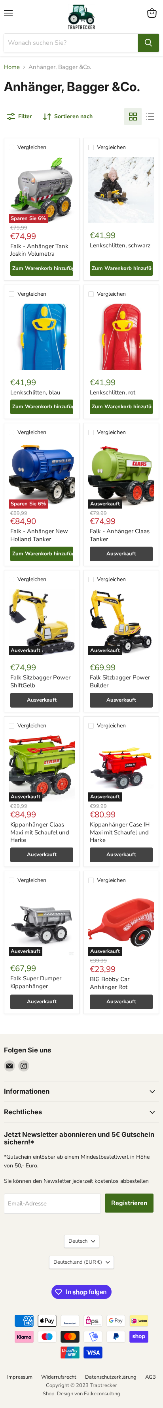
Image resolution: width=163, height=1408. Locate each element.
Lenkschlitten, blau (35, 392)
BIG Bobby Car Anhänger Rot (109, 983)
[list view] (150, 116)
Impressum (19, 1377)
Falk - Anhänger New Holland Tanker (39, 535)
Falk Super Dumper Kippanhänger (35, 982)
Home (12, 67)
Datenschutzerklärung (110, 1377)
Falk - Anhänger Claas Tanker (120, 535)
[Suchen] (148, 43)
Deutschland (77, 1262)
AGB (150, 1377)
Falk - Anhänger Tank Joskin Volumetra (39, 250)
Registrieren (129, 1203)
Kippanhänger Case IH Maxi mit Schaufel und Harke (120, 832)
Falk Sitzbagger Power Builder (120, 681)
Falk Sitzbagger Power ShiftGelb (40, 681)
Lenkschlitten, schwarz (120, 245)
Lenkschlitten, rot (112, 392)
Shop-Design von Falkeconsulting (81, 1393)
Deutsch (77, 1241)
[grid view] (133, 116)
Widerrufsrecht (58, 1377)
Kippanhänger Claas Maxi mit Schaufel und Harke (39, 832)
